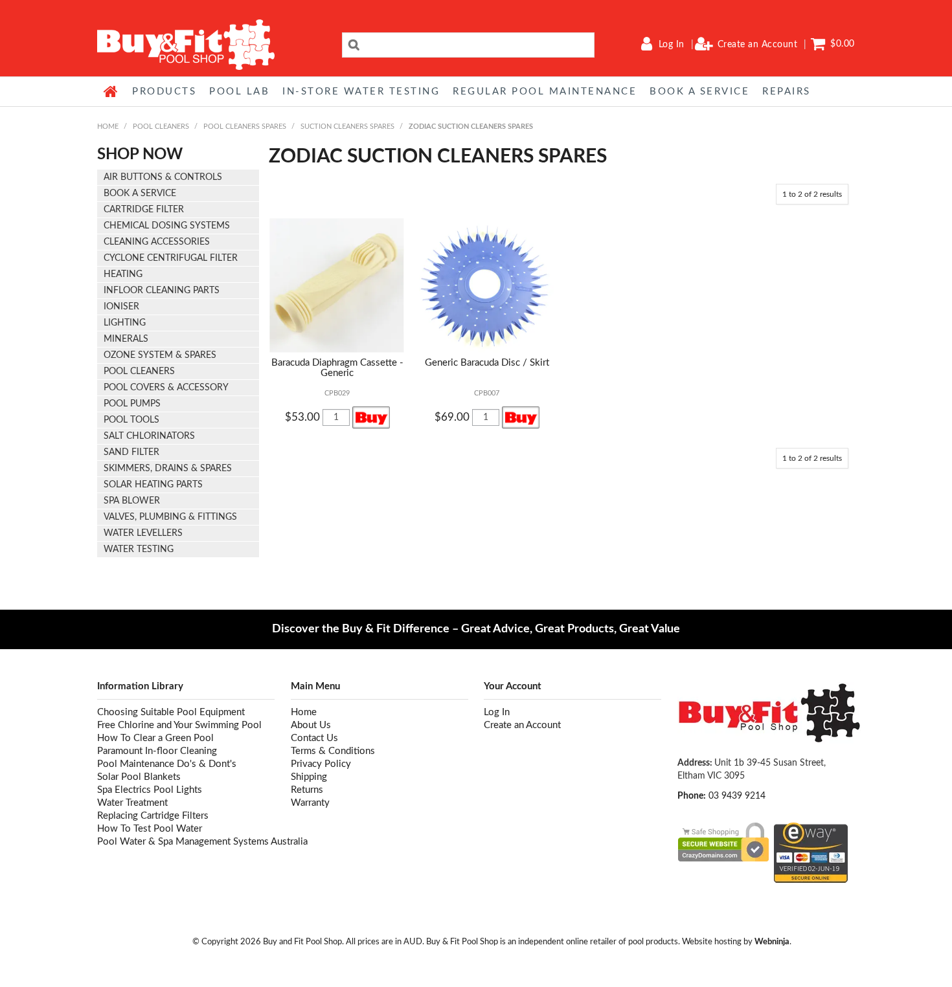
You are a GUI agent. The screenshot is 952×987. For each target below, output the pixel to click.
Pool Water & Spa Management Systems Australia (186, 842)
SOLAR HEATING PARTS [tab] (153, 484)
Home (111, 91)
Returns (307, 790)
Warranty (310, 803)
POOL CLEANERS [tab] (139, 371)
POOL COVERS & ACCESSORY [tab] (166, 387)
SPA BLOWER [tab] (132, 500)
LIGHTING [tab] (125, 322)
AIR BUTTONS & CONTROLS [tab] (163, 177)
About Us (311, 725)
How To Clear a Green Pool (155, 738)
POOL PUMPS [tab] (132, 403)
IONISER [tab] (121, 306)
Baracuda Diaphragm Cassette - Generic (337, 368)
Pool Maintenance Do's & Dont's (166, 764)
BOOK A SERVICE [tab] (140, 193)
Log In (672, 44)
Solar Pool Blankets (139, 777)
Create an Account (758, 44)
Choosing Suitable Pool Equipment (171, 712)
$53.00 (302, 417)
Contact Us (314, 738)
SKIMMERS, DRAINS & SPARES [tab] (168, 468)
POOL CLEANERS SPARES (244, 126)
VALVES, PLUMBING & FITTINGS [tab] (170, 517)
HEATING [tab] (123, 274)
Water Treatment (132, 803)
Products (164, 91)
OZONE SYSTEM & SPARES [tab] (160, 355)
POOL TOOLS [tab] (131, 420)
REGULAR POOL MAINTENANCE (545, 91)
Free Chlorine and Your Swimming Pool (179, 725)
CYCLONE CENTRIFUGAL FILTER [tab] (171, 258)
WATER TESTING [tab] (139, 549)
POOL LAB (239, 91)
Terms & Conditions (333, 751)
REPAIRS (786, 91)
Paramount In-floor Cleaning (157, 751)
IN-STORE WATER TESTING (361, 91)
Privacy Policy (321, 764)
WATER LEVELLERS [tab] (143, 533)
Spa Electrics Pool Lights (149, 790)
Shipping (309, 777)
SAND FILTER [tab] (131, 452)
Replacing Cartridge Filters (153, 816)
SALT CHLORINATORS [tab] (149, 436)
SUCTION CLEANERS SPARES (347, 126)
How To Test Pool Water (149, 829)
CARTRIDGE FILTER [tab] (144, 209)
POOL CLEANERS (161, 126)
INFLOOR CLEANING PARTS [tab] (162, 290)
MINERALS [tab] (126, 339)
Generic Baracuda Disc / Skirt (487, 363)
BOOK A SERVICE (699, 91)
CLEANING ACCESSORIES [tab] (157, 242)
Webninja (771, 942)
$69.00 (452, 417)
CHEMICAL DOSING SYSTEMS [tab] (167, 225)
